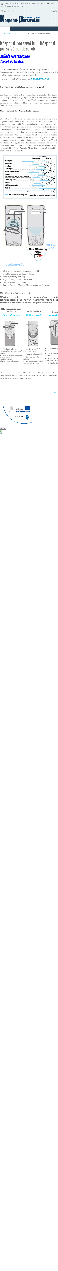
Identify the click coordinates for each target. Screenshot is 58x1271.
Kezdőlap (7, 34)
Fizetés (54, 11)
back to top (53, 392)
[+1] (19, 387)
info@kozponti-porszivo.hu (12, 6)
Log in (2, 428)
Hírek (17, 34)
